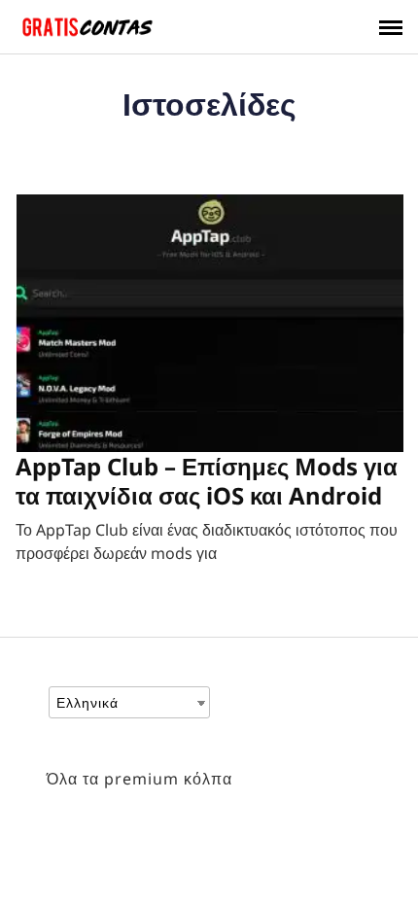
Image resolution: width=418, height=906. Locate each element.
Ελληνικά (87, 702)
